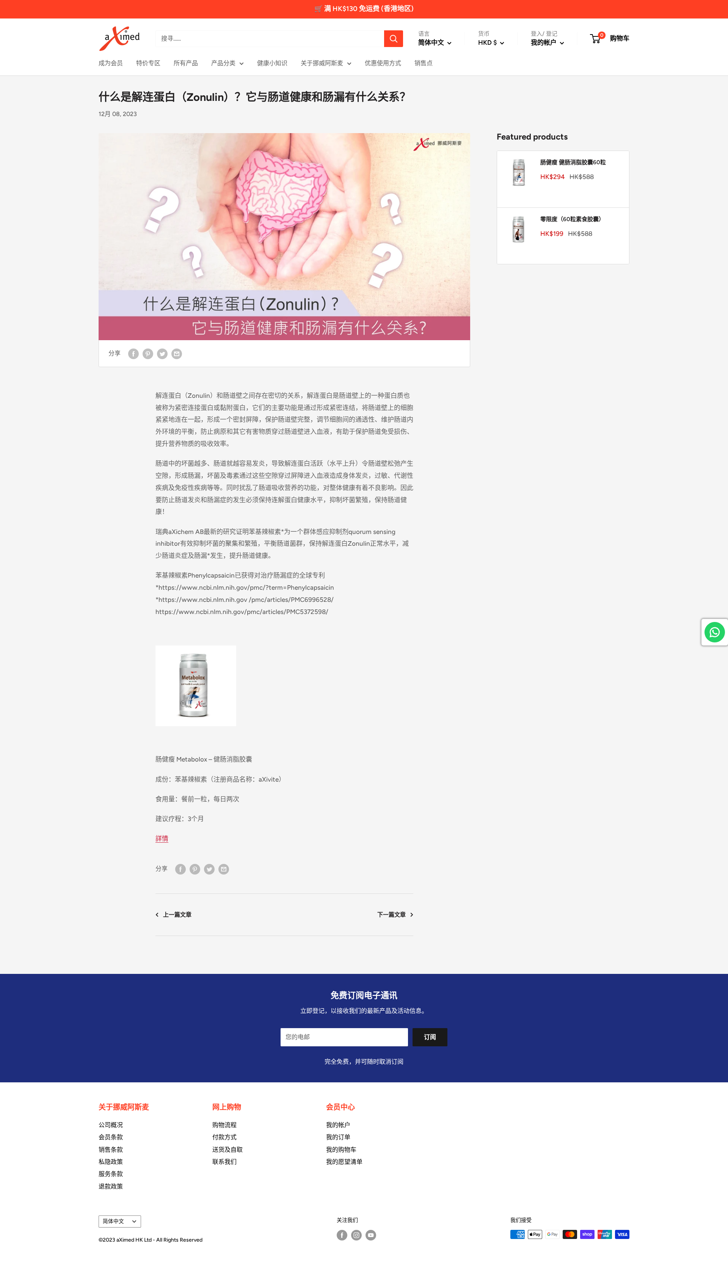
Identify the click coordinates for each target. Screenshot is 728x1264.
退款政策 (111, 1186)
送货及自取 (227, 1149)
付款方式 (224, 1137)
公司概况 (111, 1125)
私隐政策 (111, 1161)
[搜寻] (393, 38)
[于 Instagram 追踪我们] (356, 1235)
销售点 (423, 63)
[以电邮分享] (176, 353)
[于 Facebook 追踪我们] (342, 1235)
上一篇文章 (177, 914)
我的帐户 (544, 42)
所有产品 (186, 63)
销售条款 (111, 1149)
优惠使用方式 (383, 63)
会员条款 (111, 1137)
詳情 (161, 838)
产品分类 (223, 63)
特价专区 (148, 63)
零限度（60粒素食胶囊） (572, 219)
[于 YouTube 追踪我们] (371, 1235)
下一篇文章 (391, 914)
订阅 (430, 1037)
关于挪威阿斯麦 (322, 63)
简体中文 (113, 1221)
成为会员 (111, 63)
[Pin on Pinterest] (148, 353)
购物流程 (224, 1125)
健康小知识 (272, 63)
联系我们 (224, 1161)
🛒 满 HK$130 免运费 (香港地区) (364, 9)
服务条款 (111, 1174)
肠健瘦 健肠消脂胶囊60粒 (573, 162)
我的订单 (338, 1137)
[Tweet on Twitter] (162, 353)
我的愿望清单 (344, 1161)
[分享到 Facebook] (133, 353)
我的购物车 (341, 1149)
